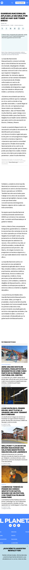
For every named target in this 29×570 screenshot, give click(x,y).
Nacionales (14, 539)
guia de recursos (6, 364)
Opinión (13, 535)
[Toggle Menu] (27, 3)
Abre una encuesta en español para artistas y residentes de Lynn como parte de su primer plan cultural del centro (14, 371)
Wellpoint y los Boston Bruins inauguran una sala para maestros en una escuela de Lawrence (14, 449)
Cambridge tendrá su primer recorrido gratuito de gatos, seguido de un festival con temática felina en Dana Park (13, 492)
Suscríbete (21, 2)
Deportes (13, 531)
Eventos (3, 484)
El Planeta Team (5, 424)
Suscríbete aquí (13, 162)
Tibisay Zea (4, 23)
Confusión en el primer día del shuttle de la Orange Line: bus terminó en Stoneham (14, 411)
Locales (3, 406)
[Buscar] (12, 3)
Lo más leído (14, 542)
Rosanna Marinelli (6, 385)
